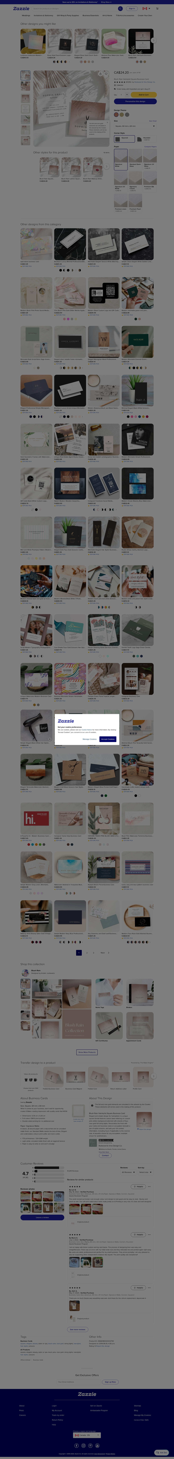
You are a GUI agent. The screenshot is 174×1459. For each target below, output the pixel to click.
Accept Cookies (107, 739)
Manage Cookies (90, 739)
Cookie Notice (87, 730)
